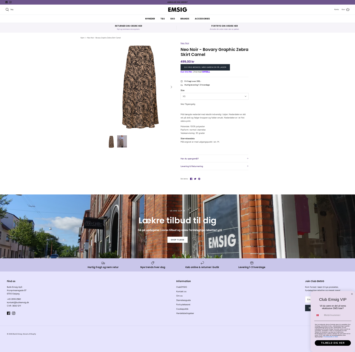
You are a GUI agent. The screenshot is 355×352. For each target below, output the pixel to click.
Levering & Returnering (192, 166)
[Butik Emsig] (177, 9)
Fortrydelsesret (183, 304)
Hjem (82, 38)
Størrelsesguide (183, 300)
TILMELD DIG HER (333, 343)
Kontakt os (181, 291)
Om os (179, 296)
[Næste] (171, 87)
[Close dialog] (352, 294)
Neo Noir (185, 43)
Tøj (162, 18)
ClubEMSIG (181, 287)
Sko (172, 18)
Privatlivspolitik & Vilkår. (330, 336)
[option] (140, 87)
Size (182, 90)
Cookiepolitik (182, 309)
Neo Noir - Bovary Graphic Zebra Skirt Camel (104, 38)
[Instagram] (10, 2)
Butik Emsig (17, 334)
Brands (184, 18)
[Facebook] (7, 2)
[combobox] (319, 315)
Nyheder (150, 18)
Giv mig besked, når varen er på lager (205, 67)
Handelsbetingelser (185, 313)
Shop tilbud (177, 240)
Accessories (202, 18)
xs (184, 96)
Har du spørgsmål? (190, 158)
